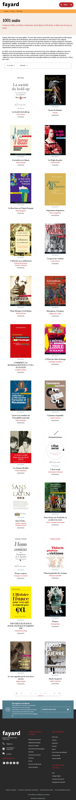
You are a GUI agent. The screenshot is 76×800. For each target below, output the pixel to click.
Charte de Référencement (62, 790)
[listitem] (4, 763)
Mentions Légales (11, 790)
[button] (11, 65)
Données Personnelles (46, 790)
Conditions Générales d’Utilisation (28, 790)
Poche (12, 11)
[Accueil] (10, 4)
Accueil (6, 11)
